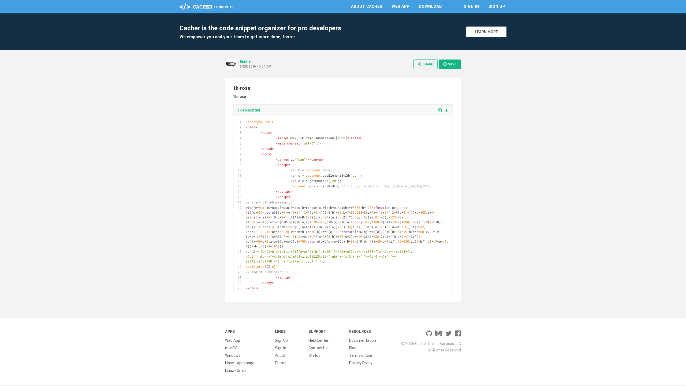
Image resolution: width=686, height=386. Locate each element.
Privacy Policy (360, 363)
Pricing (280, 363)
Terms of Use (360, 355)
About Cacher (366, 6)
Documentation (362, 340)
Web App (400, 6)
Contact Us (317, 348)
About (280, 355)
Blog (352, 348)
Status (314, 355)
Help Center (318, 340)
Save (449, 64)
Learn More (486, 31)
